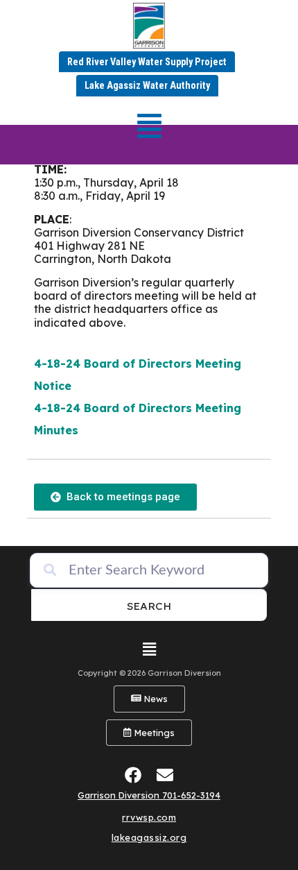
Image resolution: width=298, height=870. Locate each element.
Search (149, 606)
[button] (149, 125)
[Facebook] (133, 775)
